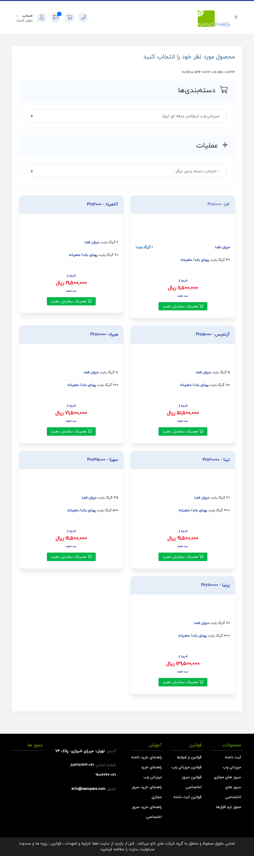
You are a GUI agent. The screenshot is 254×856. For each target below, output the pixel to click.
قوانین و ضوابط (189, 757)
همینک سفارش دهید (180, 306)
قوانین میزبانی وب (186, 767)
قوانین (56, 843)
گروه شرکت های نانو (166, 843)
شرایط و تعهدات (78, 843)
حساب (27, 15)
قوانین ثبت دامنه (187, 797)
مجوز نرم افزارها (228, 807)
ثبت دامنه (233, 757)
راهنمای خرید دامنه (146, 757)
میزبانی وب (232, 767)
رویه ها (41, 843)
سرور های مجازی (227, 777)
